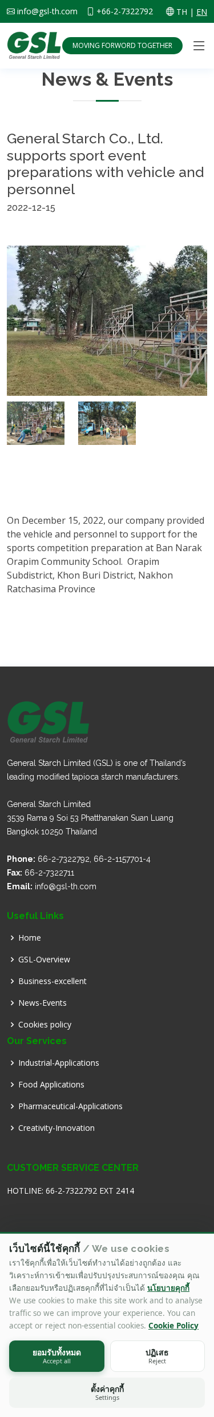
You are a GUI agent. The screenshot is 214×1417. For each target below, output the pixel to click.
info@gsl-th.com (47, 11)
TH (181, 11)
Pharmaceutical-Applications (70, 1106)
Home (29, 938)
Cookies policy (44, 1025)
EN (201, 11)
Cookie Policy (173, 1325)
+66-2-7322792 (124, 11)
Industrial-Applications (58, 1063)
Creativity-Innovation (56, 1128)
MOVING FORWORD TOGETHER (122, 45)
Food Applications (51, 1085)
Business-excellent (52, 981)
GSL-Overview (44, 960)
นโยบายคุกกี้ (168, 1288)
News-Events (42, 1003)
